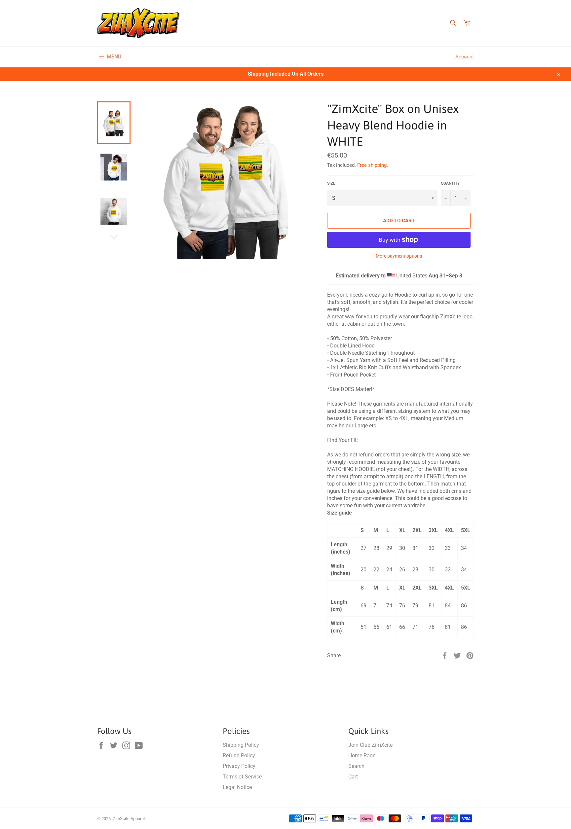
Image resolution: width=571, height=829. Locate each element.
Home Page (361, 755)
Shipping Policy (241, 745)
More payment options (399, 256)
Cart (353, 777)
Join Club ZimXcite (370, 745)
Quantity (450, 183)
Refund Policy (239, 755)
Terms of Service (242, 777)
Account (464, 57)
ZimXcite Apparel (129, 818)
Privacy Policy (239, 766)
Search (356, 766)
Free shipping (372, 165)
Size (331, 183)
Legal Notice (237, 787)
